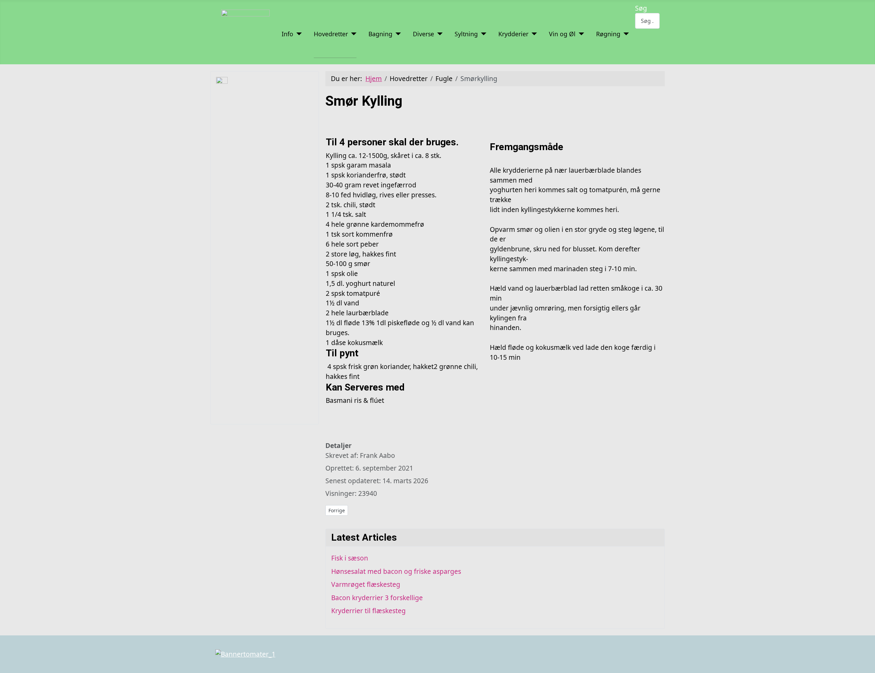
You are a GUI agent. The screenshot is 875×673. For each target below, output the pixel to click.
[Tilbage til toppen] (866, 664)
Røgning (608, 34)
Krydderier (513, 34)
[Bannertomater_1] (245, 653)
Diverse (423, 34)
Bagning (380, 34)
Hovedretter (331, 34)
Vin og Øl (562, 34)
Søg (641, 8)
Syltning (466, 34)
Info (287, 34)
